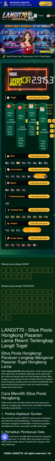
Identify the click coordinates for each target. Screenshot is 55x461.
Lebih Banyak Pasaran (38, 97)
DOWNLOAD (45, 4)
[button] (4, 38)
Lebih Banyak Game (39, 156)
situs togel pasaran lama (31, 408)
